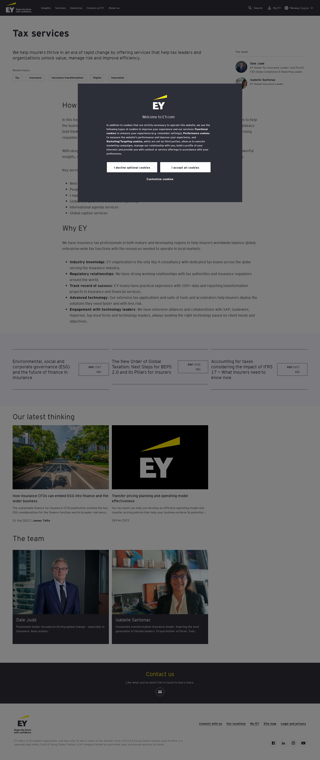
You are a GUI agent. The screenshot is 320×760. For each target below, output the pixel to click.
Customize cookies (160, 179)
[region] (160, 143)
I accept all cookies (185, 167)
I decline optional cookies (132, 167)
